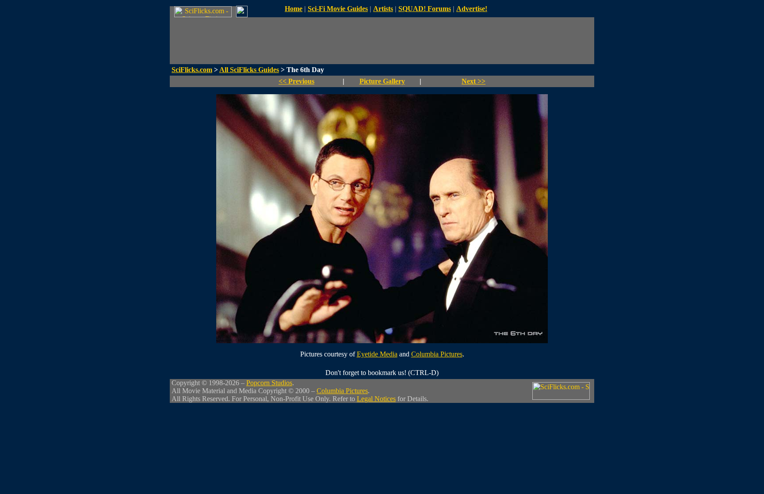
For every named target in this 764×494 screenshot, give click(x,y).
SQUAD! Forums (424, 8)
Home (293, 8)
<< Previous (296, 81)
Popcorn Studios (269, 383)
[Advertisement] (382, 41)
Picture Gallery (382, 81)
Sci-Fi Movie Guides (338, 8)
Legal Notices (376, 398)
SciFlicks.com (192, 69)
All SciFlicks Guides (249, 69)
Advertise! (471, 8)
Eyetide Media (377, 354)
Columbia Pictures (436, 354)
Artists (383, 8)
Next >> (473, 81)
